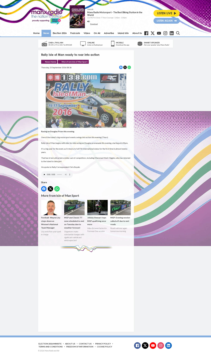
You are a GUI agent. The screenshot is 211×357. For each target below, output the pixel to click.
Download (94, 24)
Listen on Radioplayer (95, 45)
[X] (153, 33)
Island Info (123, 33)
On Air (97, 33)
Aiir (58, 351)
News (46, 33)
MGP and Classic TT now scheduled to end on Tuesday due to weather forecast (74, 222)
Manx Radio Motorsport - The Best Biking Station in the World (114, 13)
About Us (137, 33)
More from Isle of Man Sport (75, 62)
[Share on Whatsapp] (129, 67)
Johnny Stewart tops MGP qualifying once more (96, 220)
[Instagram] (165, 33)
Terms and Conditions (50, 346)
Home (36, 33)
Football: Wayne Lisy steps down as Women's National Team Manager (50, 222)
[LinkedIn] (172, 33)
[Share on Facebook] (121, 67)
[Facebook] (146, 33)
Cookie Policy (104, 346)
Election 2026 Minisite (50, 343)
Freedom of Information (79, 346)
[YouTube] (159, 33)
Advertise (109, 33)
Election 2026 (60, 33)
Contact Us (85, 343)
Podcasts (75, 33)
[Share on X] (125, 67)
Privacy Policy (103, 343)
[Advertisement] (87, 290)
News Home (50, 62)
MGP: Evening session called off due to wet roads (120, 220)
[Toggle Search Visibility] (178, 33)
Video (87, 33)
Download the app (122, 45)
